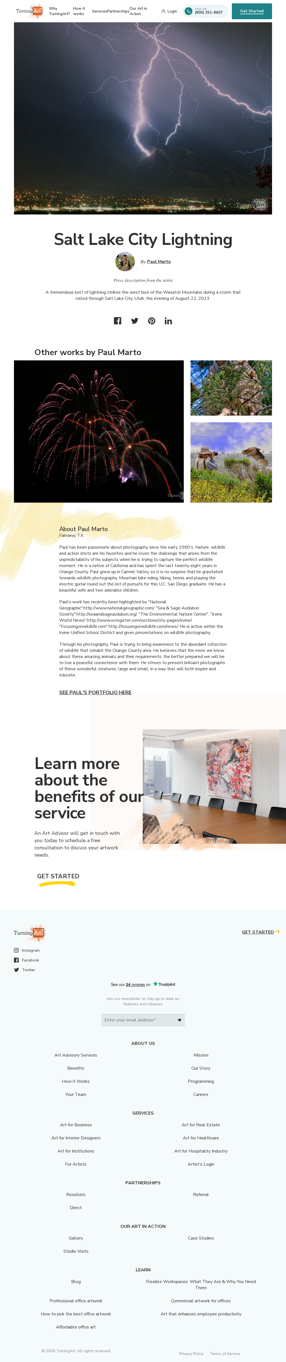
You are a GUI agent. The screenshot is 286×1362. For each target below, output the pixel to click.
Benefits (75, 1068)
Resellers (75, 1195)
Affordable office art (76, 1327)
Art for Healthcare (201, 1138)
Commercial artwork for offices (201, 1301)
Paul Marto (159, 262)
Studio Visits (76, 1251)
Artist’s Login (201, 1164)
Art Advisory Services (75, 1055)
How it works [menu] (79, 11)
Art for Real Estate (201, 1125)
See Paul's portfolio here (95, 692)
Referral (201, 1195)
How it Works (76, 1081)
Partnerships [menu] (118, 11)
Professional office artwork (76, 1301)
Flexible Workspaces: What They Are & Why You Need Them (201, 1285)
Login (172, 11)
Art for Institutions (76, 1151)
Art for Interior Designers (76, 1138)
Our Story (200, 1068)
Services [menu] (99, 11)
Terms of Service (225, 1353)
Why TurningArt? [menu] (59, 11)
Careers (200, 1094)
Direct (76, 1208)
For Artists (76, 1164)
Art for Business (76, 1125)
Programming (201, 1081)
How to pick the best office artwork (76, 1314)
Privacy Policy (191, 1353)
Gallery (76, 1238)
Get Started (252, 11)
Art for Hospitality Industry (201, 1151)
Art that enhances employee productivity (201, 1314)
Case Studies (201, 1238)
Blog (76, 1282)
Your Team (75, 1094)
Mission (201, 1055)
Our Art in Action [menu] (138, 11)
